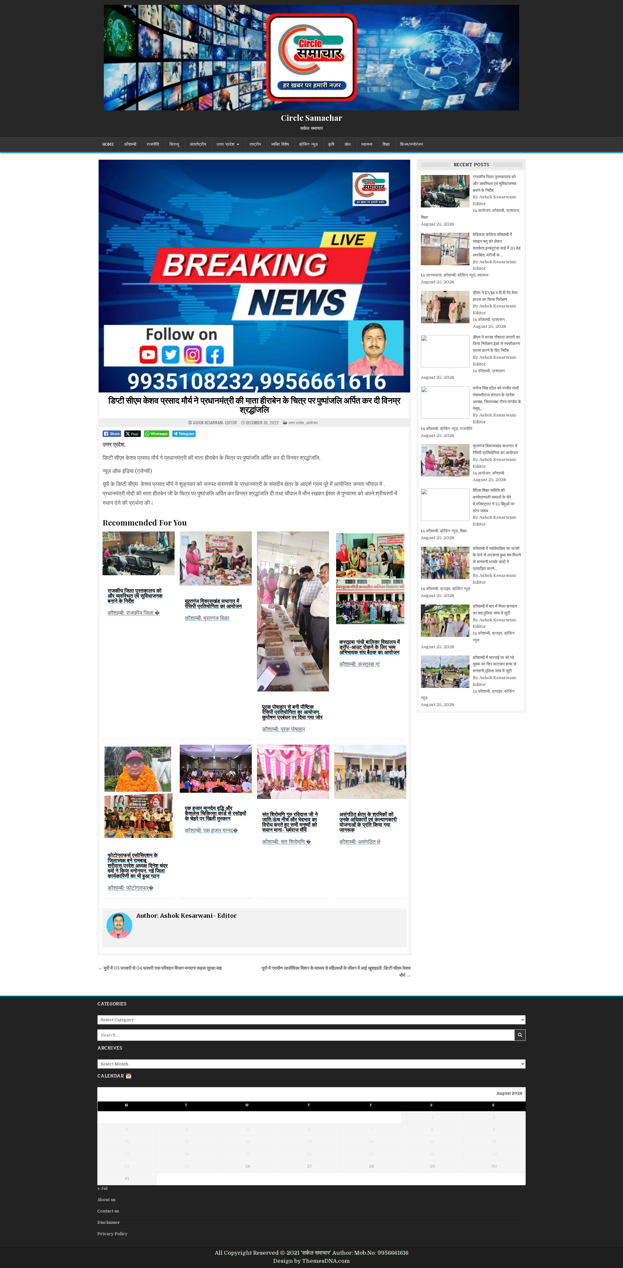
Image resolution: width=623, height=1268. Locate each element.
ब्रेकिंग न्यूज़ (308, 144)
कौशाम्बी (130, 144)
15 (432, 1141)
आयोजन (312, 422)
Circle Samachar (311, 117)
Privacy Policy (112, 1233)
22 (432, 1153)
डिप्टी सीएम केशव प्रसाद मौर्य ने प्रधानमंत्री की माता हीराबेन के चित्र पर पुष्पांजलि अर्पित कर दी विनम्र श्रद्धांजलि (254, 404)
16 (494, 1141)
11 (187, 1141)
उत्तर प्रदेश (225, 144)
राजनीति (153, 144)
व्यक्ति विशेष (280, 144)
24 (127, 1166)
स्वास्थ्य (366, 144)
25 (186, 1166)
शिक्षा (386, 144)
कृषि (331, 144)
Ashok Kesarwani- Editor (215, 423)
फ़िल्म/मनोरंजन (411, 144)
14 (371, 1141)
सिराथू (174, 144)
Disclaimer (108, 1222)
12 (248, 1141)
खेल (348, 144)
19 (248, 1153)
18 (187, 1153)
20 (309, 1153)
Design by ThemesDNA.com (311, 1261)
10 (127, 1141)
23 (494, 1153)
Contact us (108, 1211)
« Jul (102, 1188)
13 (309, 1141)
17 (127, 1153)
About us (106, 1199)
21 (371, 1153)
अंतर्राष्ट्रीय (197, 144)
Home (108, 144)
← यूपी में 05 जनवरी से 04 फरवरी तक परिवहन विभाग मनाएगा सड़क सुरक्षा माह (160, 968)
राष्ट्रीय (255, 144)
